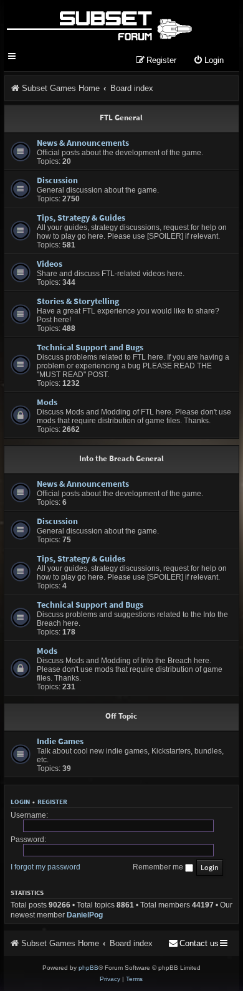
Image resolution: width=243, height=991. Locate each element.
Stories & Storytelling (78, 301)
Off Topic (121, 716)
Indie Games (60, 741)
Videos (49, 263)
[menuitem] (208, 61)
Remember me (159, 867)
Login (20, 801)
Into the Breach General (121, 458)
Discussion (57, 180)
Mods (47, 402)
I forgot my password (45, 867)
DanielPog (85, 915)
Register (52, 801)
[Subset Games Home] (99, 23)
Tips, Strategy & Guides (81, 217)
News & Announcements (83, 142)
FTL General (121, 117)
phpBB (88, 967)
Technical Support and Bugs (90, 347)
